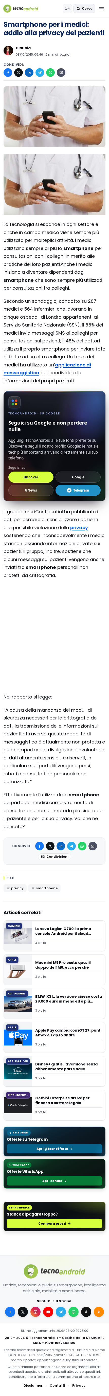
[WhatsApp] (50, 72)
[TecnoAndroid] (24, 8)
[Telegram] (39, 72)
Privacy (78, 1385)
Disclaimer (33, 1385)
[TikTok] (86, 1312)
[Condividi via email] (61, 72)
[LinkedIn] (29, 72)
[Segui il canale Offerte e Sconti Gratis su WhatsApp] (73, 1312)
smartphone (47, 888)
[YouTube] (48, 1312)
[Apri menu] (101, 8)
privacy (79, 527)
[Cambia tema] (67, 8)
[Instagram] (35, 1312)
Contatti (57, 1385)
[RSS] (99, 1312)
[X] (18, 72)
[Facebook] (8, 72)
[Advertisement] (54, 603)
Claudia (23, 48)
